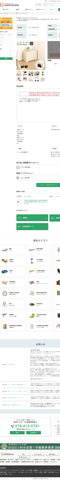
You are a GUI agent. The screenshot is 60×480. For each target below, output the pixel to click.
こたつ (26, 472)
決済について (46, 459)
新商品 (17, 9)
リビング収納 (27, 196)
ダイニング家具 (38, 472)
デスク (10, 474)
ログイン (30, 35)
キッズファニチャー (12, 472)
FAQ (17, 432)
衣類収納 (36, 470)
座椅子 (45, 472)
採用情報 (46, 461)
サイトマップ (52, 461)
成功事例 (53, 459)
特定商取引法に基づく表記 (27, 461)
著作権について (38, 461)
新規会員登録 (3, 459)
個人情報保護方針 (15, 461)
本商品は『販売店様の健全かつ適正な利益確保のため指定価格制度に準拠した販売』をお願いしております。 (36, 202)
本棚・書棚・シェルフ (54, 472)
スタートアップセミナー (25, 459)
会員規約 (8, 461)
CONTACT (33, 432)
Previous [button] (55, 426)
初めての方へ (6, 9)
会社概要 (2, 461)
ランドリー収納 (3, 474)
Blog (23, 454)
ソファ (40, 470)
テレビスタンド (15, 470)
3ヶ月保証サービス (37, 459)
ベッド (1, 470)
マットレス (7, 470)
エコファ (31, 472)
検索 (6, 58)
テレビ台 (22, 470)
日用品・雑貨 (3, 472)
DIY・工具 (21, 472)
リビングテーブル (48, 470)
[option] (30, 55)
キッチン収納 (29, 470)
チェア (55, 470)
